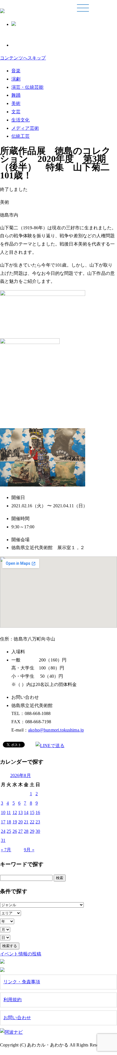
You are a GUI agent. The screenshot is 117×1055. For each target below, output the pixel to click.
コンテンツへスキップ (23, 57)
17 (3, 821)
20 (20, 821)
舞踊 (15, 95)
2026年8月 (20, 775)
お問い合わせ (17, 1017)
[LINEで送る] (49, 745)
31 (3, 840)
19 (14, 821)
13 (20, 812)
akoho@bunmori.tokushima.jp (56, 730)
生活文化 (20, 120)
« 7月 (6, 849)
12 (14, 812)
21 (26, 821)
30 (37, 831)
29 (32, 831)
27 (20, 831)
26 (14, 831)
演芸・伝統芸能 (27, 87)
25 (9, 831)
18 (9, 821)
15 (32, 812)
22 (32, 821)
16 (37, 812)
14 (26, 812)
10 (3, 812)
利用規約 (12, 999)
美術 (15, 103)
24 (3, 831)
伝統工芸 (20, 136)
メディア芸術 (25, 128)
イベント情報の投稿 (20, 953)
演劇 (15, 79)
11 (9, 812)
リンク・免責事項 (21, 981)
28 (26, 831)
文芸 (15, 111)
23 (37, 821)
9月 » (29, 849)
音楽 (15, 70)
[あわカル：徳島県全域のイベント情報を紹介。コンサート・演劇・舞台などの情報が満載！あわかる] (2, 10)
